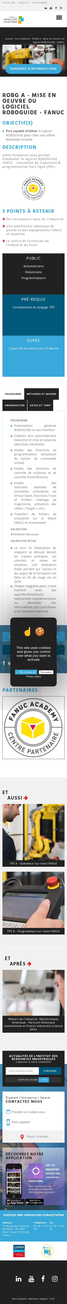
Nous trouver (37, 1136)
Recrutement (39, 2)
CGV (52, 1298)
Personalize (46, 672)
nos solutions (23, 38)
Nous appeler (21, 1122)
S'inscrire (50, 1071)
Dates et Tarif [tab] (40, 405)
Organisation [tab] (15, 405)
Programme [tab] (13, 393)
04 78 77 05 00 (41, 1227)
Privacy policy (33, 676)
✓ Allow (43, 1080)
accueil (9, 38)
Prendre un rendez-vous (28, 1112)
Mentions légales (38, 1298)
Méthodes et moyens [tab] (41, 393)
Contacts (24, 2)
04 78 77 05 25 (56, 1227)
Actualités (8, 2)
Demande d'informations (33, 69)
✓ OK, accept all (26, 672)
